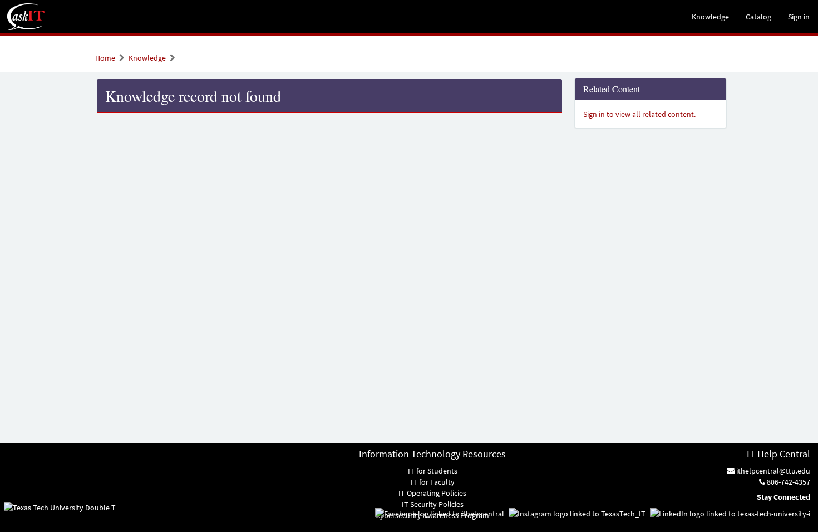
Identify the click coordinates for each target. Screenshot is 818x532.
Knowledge (147, 58)
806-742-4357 (787, 482)
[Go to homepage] (26, 16)
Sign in (799, 17)
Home (105, 58)
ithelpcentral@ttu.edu (772, 471)
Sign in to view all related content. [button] (639, 114)
